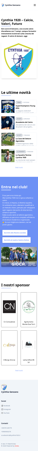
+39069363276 (6, 432)
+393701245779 (6, 428)
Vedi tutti (19, 167)
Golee (17, 446)
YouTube (6, 413)
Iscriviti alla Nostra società (15, 233)
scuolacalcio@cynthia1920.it (10, 435)
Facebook (7, 406)
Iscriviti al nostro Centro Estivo (16, 240)
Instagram (7, 409)
